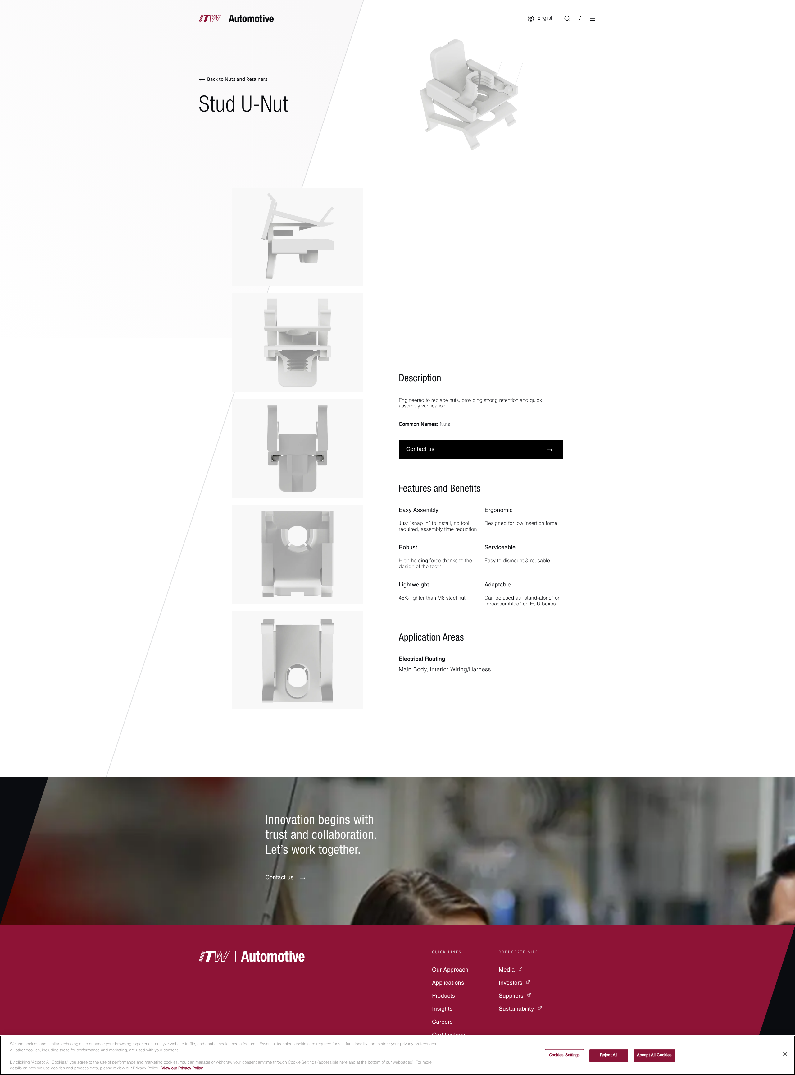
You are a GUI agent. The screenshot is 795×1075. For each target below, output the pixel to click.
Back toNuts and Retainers (237, 79)
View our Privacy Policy (182, 1069)
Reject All (608, 1056)
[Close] (785, 1054)
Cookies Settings (564, 1056)
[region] (397, 1055)
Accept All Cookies (654, 1056)
